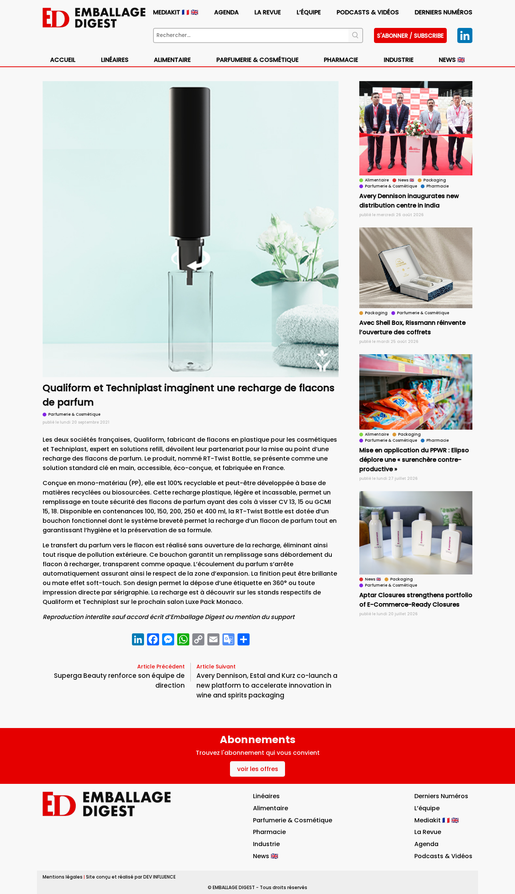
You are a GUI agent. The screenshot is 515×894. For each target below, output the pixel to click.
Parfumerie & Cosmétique (257, 59)
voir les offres (257, 769)
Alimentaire (172, 59)
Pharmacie (341, 59)
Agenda (226, 12)
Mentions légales (63, 877)
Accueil (62, 59)
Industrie (266, 844)
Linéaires (115, 59)
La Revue (267, 12)
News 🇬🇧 (452, 59)
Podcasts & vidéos (368, 12)
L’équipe (309, 12)
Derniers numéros (443, 12)
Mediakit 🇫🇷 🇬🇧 (175, 12)
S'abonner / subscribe (410, 36)
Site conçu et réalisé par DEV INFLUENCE (131, 877)
